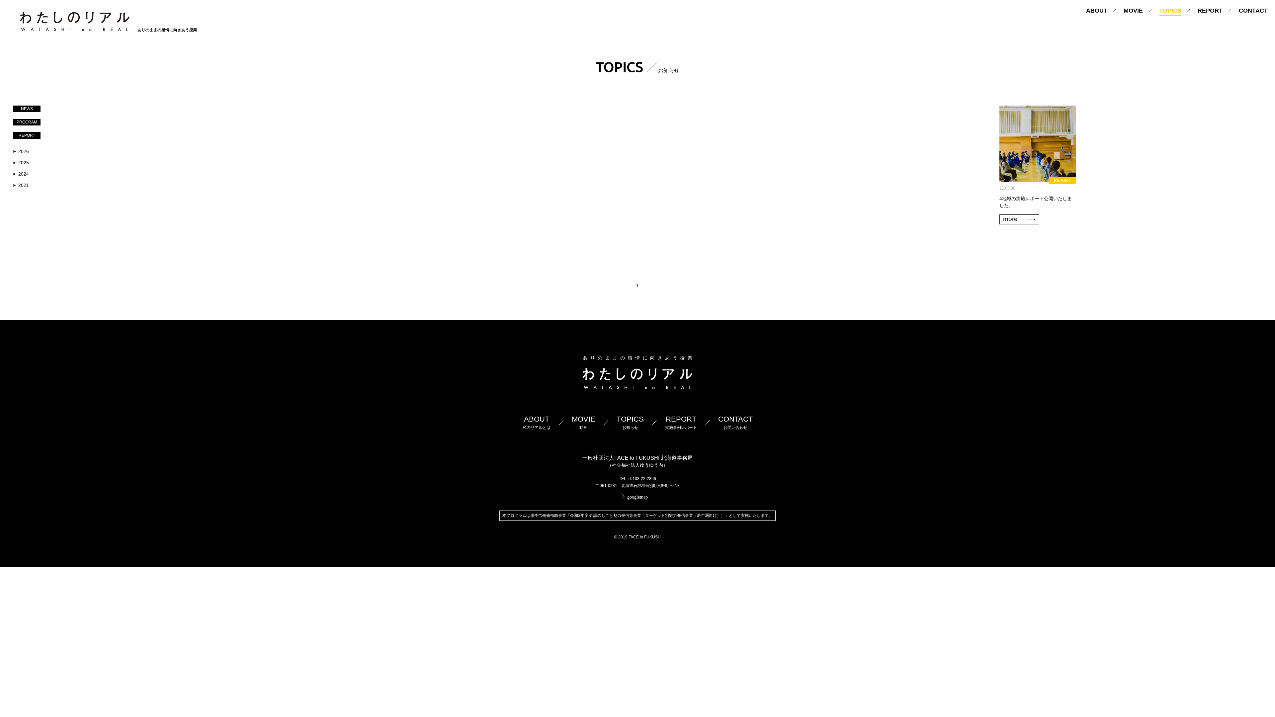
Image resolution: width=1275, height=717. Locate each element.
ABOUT (1096, 10)
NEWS (27, 109)
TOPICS (1170, 10)
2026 (23, 151)
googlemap (637, 497)
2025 (23, 162)
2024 (23, 174)
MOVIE (1133, 10)
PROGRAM (27, 122)
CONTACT (1253, 10)
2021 (23, 185)
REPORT (1210, 10)
